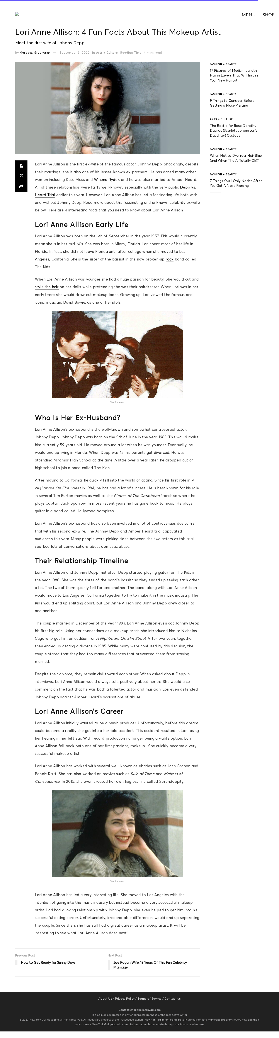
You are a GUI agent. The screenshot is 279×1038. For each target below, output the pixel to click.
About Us (105, 999)
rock (170, 259)
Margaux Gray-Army (35, 52)
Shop (269, 14)
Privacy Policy (124, 999)
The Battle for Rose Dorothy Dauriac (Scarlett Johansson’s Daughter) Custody (233, 130)
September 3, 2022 (75, 52)
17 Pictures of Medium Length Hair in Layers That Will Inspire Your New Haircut (234, 75)
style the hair (47, 286)
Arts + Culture (107, 52)
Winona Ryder (106, 179)
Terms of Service (150, 999)
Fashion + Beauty (223, 64)
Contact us (173, 999)
